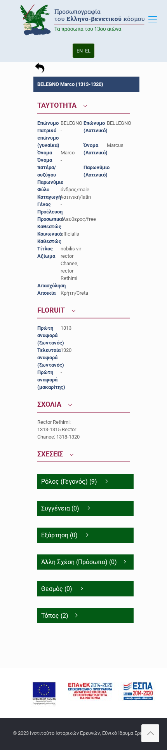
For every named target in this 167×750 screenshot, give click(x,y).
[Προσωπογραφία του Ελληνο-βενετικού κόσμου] (83, 19)
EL (87, 51)
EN (80, 51)
